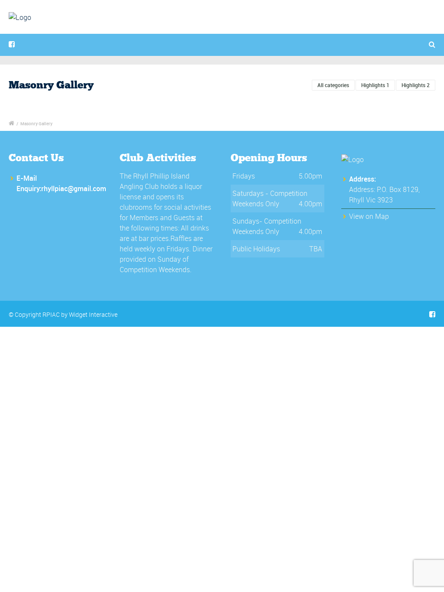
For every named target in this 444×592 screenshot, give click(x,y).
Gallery (318, 28)
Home (177, 28)
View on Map (369, 216)
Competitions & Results (247, 28)
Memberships (372, 28)
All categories (333, 84)
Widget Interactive (93, 314)
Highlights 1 (375, 84)
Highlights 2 (416, 84)
